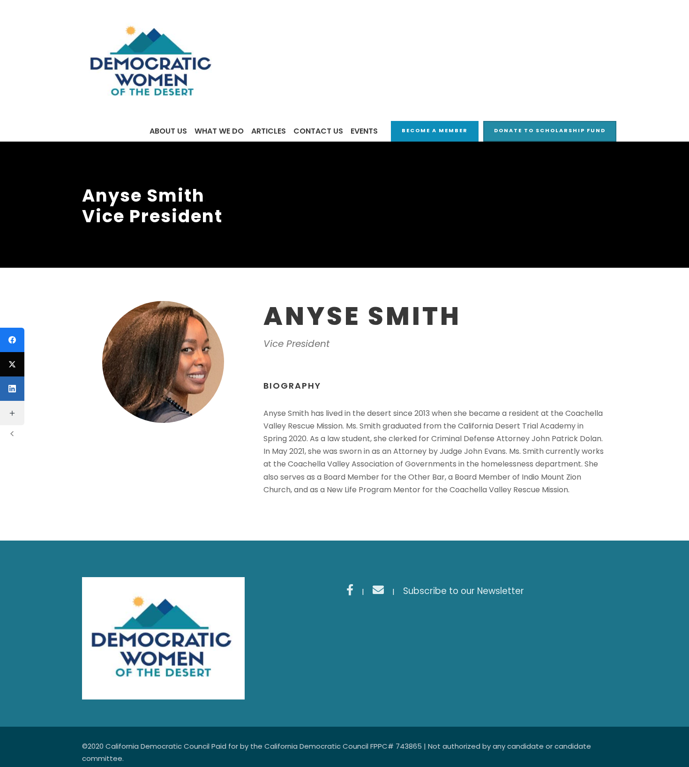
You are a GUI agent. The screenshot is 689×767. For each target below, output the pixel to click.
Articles (268, 131)
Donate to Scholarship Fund (550, 130)
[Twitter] (12, 364)
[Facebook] (12, 340)
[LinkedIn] (12, 388)
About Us (168, 131)
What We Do (219, 131)
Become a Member (435, 130)
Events (364, 131)
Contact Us (318, 131)
